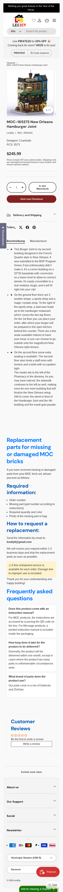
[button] (47, 20)
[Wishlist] (34, 20)
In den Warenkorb (42, 187)
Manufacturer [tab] (38, 241)
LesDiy (10, 132)
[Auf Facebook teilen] (27, 227)
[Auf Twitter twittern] (20, 227)
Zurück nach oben (31, 772)
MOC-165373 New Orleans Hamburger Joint (27, 65)
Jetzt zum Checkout (31, 199)
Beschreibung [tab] (16, 241)
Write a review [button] (31, 743)
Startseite (11, 63)
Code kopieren (41, 53)
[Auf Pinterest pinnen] (34, 227)
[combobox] (31, 31)
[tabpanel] (31, 331)
